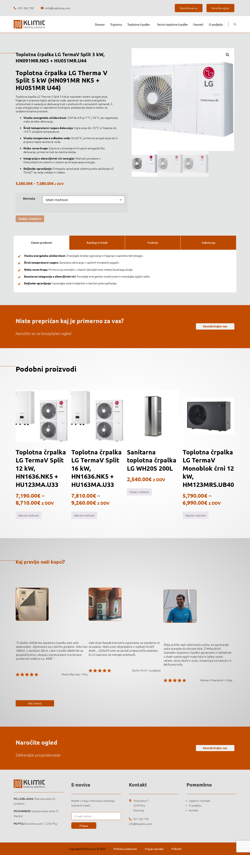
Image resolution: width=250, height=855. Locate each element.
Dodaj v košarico (30, 219)
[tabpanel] (125, 271)
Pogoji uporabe (154, 848)
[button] (227, 54)
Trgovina (116, 24)
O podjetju (216, 24)
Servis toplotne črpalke (172, 24)
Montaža (29, 198)
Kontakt (193, 810)
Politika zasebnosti (125, 848)
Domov (100, 24)
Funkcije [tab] (152, 242)
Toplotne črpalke (138, 24)
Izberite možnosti (28, 515)
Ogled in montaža (199, 801)
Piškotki (176, 848)
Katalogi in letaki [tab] (97, 242)
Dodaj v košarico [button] (139, 492)
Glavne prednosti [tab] (41, 242)
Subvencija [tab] (208, 242)
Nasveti (198, 24)
